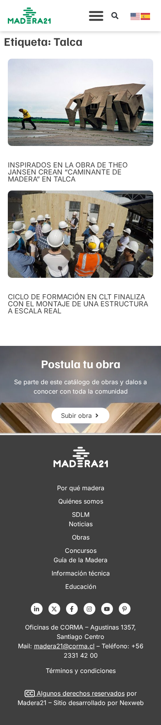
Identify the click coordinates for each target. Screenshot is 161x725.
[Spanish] (146, 16)
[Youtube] (107, 609)
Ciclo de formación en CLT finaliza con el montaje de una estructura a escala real (78, 304)
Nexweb (132, 703)
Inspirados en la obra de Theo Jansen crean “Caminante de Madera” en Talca (68, 172)
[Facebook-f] (72, 609)
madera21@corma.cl (64, 646)
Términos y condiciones (81, 671)
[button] (96, 15)
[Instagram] (89, 609)
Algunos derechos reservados (81, 693)
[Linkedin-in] (37, 609)
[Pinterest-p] (125, 609)
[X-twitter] (54, 609)
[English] (136, 16)
